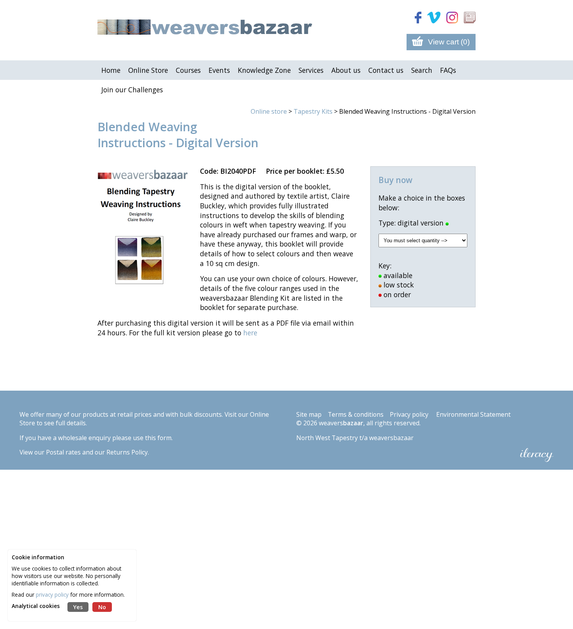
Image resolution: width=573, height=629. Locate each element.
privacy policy (52, 594)
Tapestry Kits (313, 111)
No (102, 607)
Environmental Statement (473, 414)
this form (158, 437)
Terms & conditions (356, 414)
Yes (78, 607)
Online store (269, 111)
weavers (341, 423)
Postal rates (63, 452)
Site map (309, 414)
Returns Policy (127, 452)
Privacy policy (409, 414)
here (250, 332)
